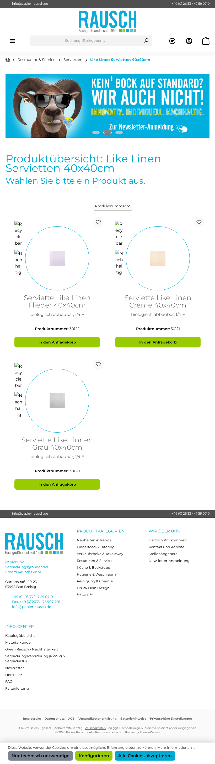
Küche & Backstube (93, 568)
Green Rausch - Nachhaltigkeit (31, 649)
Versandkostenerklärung (97, 718)
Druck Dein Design (93, 588)
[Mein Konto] (189, 40)
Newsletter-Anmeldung (169, 561)
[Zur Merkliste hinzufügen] (98, 222)
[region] (107, 106)
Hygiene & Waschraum (96, 574)
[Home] (8, 60)
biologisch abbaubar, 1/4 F (57, 314)
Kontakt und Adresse (166, 547)
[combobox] (85, 40)
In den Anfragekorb (57, 342)
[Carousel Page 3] (119, 132)
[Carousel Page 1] (96, 132)
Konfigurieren (94, 755)
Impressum (32, 718)
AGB (71, 718)
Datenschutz (54, 718)
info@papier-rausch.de (30, 4)
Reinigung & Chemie (95, 581)
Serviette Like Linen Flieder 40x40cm (57, 301)
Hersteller (13, 675)
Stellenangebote (163, 554)
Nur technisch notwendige (40, 755)
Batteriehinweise (133, 718)
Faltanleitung (17, 688)
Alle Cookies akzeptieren (145, 755)
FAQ (9, 682)
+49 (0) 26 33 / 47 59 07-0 (190, 4)
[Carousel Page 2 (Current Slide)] (107, 132)
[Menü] (12, 40)
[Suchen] (146, 40)
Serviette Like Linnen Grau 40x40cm (57, 444)
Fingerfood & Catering (96, 547)
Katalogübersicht (20, 636)
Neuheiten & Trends (94, 540)
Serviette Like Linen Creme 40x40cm (158, 301)
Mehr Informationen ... (176, 748)
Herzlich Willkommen (168, 540)
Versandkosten (95, 728)
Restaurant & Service (94, 561)
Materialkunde (18, 642)
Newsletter (14, 668)
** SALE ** (85, 595)
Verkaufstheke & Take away (100, 554)
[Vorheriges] (9, 105)
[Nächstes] (205, 105)
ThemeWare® (150, 732)
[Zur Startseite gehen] (107, 22)
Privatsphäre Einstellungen (171, 718)
